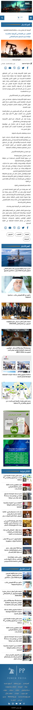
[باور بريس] (16, 18)
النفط (27, 234)
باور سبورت (24, 693)
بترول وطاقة (17, 683)
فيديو (4, 697)
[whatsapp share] (19, 68)
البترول (10, 234)
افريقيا (26, 239)
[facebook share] (27, 68)
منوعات (16, 693)
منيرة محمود (26, 63)
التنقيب (18, 234)
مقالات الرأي (8, 693)
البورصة (20, 687)
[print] (5, 68)
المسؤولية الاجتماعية (24, 697)
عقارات (17, 690)
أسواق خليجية (8, 683)
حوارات (5, 690)
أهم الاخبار (26, 683)
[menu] (31, 18)
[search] (2, 18)
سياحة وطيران (25, 690)
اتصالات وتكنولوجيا (11, 687)
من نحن (20, 700)
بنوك (25, 687)
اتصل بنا (13, 700)
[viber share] (14, 68)
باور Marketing (12, 697)
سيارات (11, 690)
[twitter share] (23, 68)
